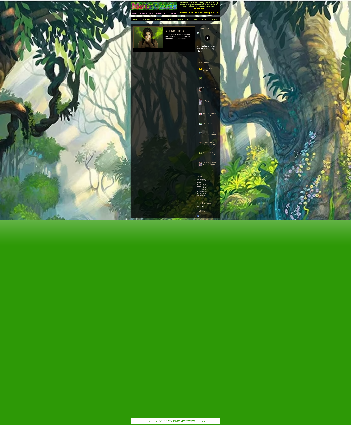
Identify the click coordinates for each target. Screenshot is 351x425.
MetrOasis (168, 420)
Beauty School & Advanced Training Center (183, 420)
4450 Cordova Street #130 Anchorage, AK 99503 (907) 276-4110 (165, 422)
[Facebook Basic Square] (198, 216)
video (202, 206)
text (198, 206)
